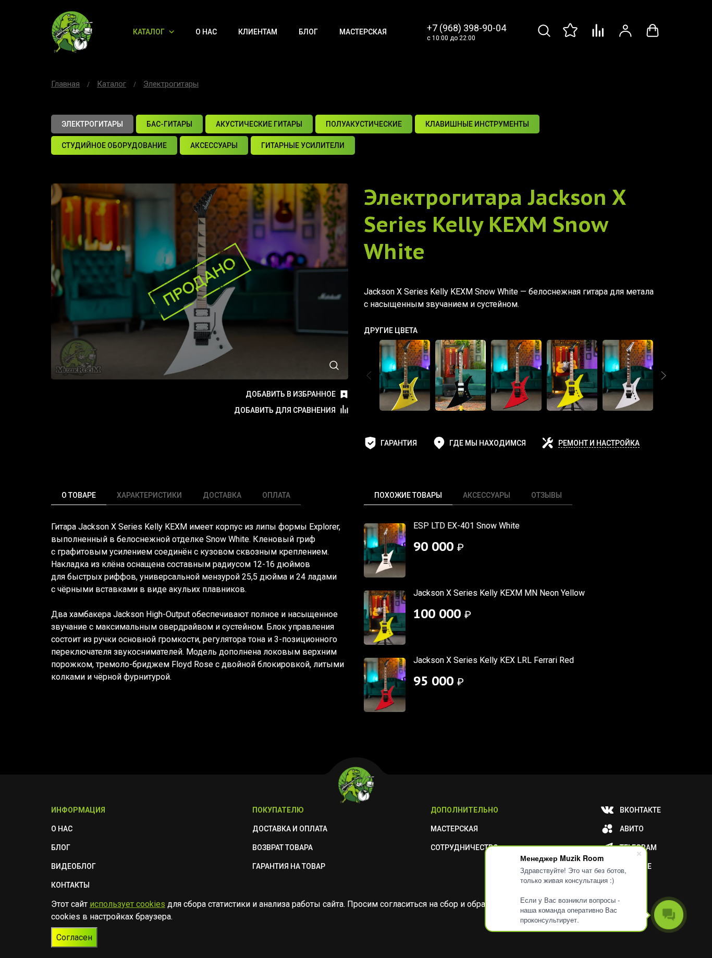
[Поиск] (544, 36)
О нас (206, 32)
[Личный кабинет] (625, 36)
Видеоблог (73, 866)
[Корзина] (652, 36)
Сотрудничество (464, 847)
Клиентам (257, 32)
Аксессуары (486, 495)
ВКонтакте (640, 810)
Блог (308, 32)
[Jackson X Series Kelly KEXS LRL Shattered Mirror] (628, 375)
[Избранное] (571, 36)
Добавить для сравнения (285, 410)
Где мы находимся (487, 443)
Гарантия (398, 443)
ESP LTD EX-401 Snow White (466, 526)
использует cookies (127, 904)
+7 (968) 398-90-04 (466, 27)
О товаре (79, 495)
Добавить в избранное (290, 394)
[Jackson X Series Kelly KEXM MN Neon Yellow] (572, 375)
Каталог (149, 32)
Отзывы (546, 495)
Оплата (276, 495)
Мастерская (363, 32)
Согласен (74, 937)
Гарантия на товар (288, 866)
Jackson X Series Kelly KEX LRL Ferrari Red (493, 660)
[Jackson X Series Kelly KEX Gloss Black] (460, 375)
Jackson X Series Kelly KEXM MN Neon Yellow (499, 593)
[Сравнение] (598, 36)
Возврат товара (282, 847)
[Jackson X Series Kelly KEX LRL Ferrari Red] (516, 375)
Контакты (70, 885)
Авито (632, 829)
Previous (369, 375)
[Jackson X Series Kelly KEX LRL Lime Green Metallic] (404, 375)
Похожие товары (408, 495)
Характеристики (149, 495)
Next (663, 375)
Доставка (222, 495)
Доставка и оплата (289, 829)
